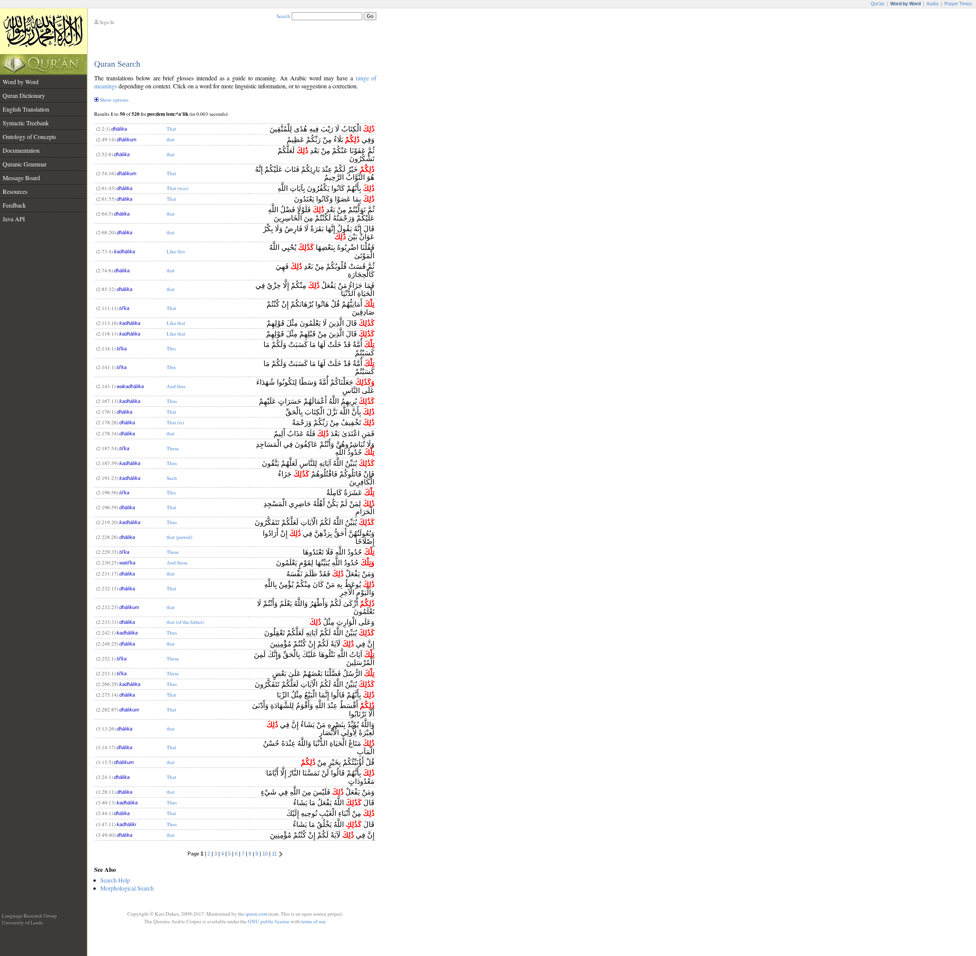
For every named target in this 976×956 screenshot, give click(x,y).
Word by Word (21, 82)
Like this (176, 251)
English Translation (26, 109)
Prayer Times (958, 3)
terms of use (313, 921)
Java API (14, 219)
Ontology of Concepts (29, 137)
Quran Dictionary (24, 95)
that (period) (179, 537)
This (171, 348)
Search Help (115, 880)
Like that (176, 323)
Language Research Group (29, 915)
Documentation (21, 150)
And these (177, 562)
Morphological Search (127, 888)
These (173, 448)
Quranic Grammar (25, 164)
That (171, 128)
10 (265, 854)
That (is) (175, 422)
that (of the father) (185, 622)
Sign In (107, 22)
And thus (176, 386)
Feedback (14, 205)
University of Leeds (22, 922)
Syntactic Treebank (26, 123)
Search (283, 16)
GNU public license (268, 921)
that (171, 139)
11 (274, 854)
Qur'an (877, 3)
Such (172, 478)
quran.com (256, 913)
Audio (932, 3)
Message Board (21, 178)
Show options (114, 99)
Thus (172, 401)
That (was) (177, 188)
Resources (15, 191)
